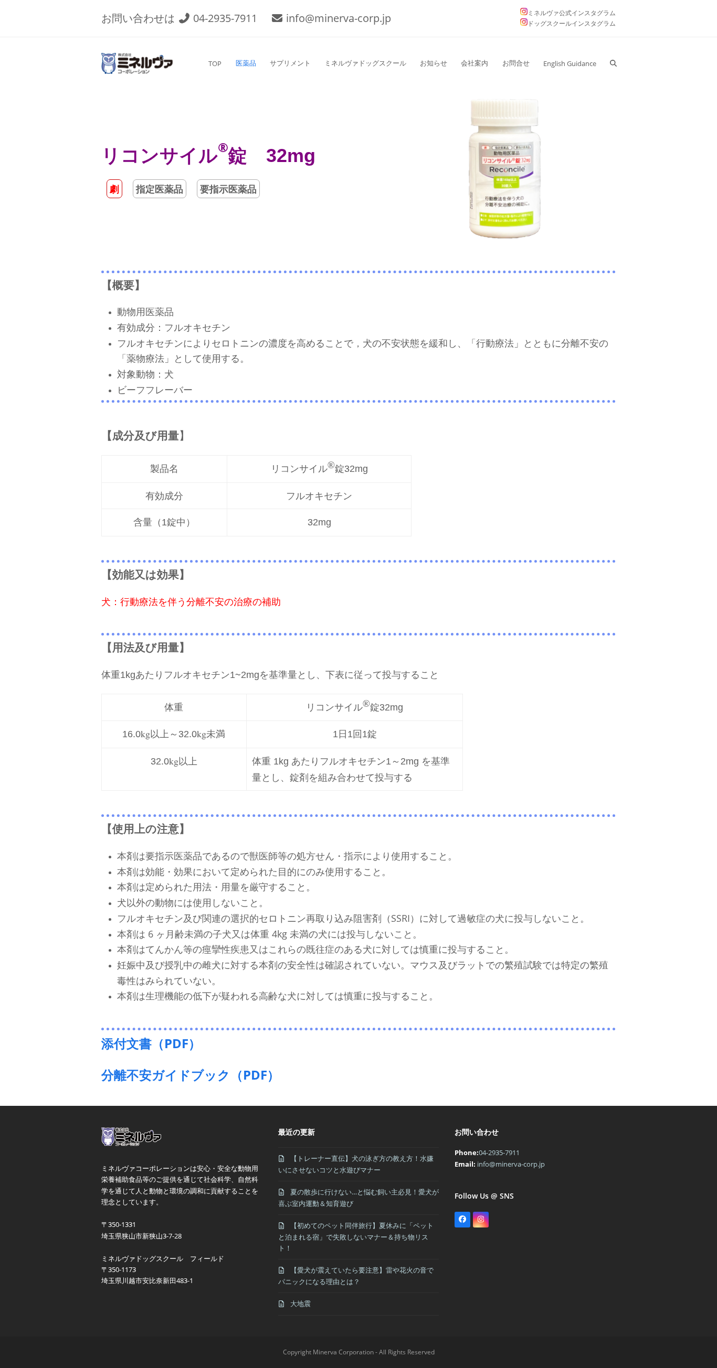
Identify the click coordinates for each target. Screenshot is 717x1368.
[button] (613, 63)
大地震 (300, 1303)
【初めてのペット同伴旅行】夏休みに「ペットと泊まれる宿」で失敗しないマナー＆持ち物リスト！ (356, 1237)
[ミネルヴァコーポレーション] (133, 1145)
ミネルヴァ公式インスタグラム (572, 12)
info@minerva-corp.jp (338, 18)
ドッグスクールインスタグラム (572, 23)
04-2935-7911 (225, 18)
